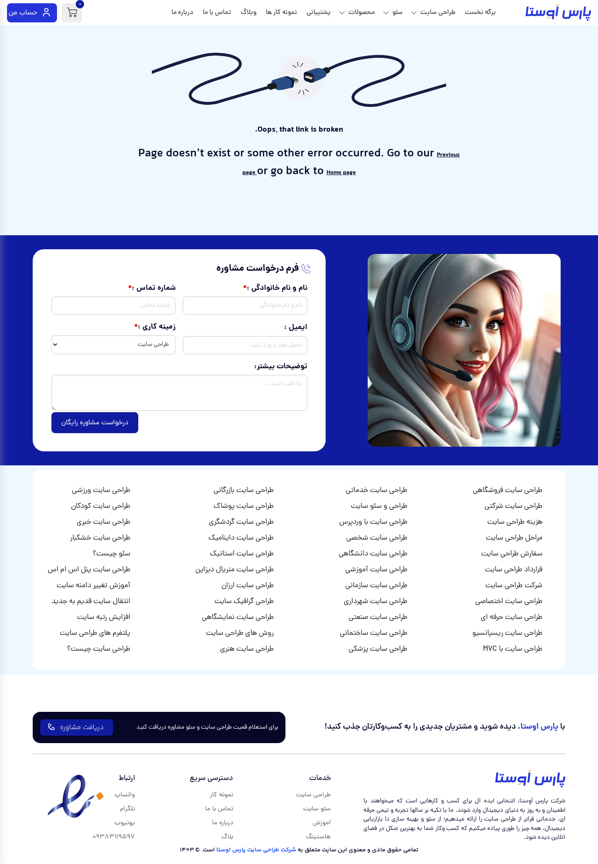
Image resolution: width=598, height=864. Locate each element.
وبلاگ (248, 12)
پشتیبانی (318, 12)
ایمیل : (295, 327)
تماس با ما (217, 12)
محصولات (362, 12)
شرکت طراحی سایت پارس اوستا (256, 850)
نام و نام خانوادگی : (277, 288)
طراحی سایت (438, 12)
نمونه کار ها (281, 12)
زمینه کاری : (157, 327)
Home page (341, 172)
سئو (397, 12)
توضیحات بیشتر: (280, 366)
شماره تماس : (154, 288)
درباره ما (182, 12)
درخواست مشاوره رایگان (94, 423)
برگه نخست (480, 12)
